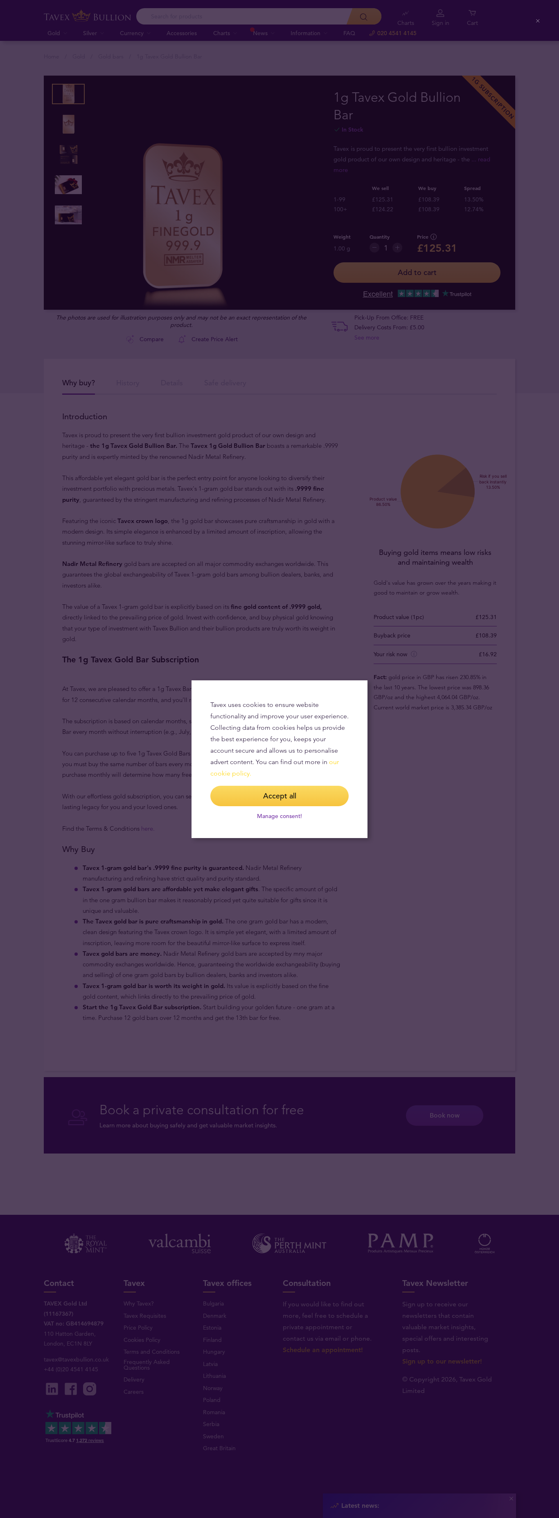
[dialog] (279, 759)
